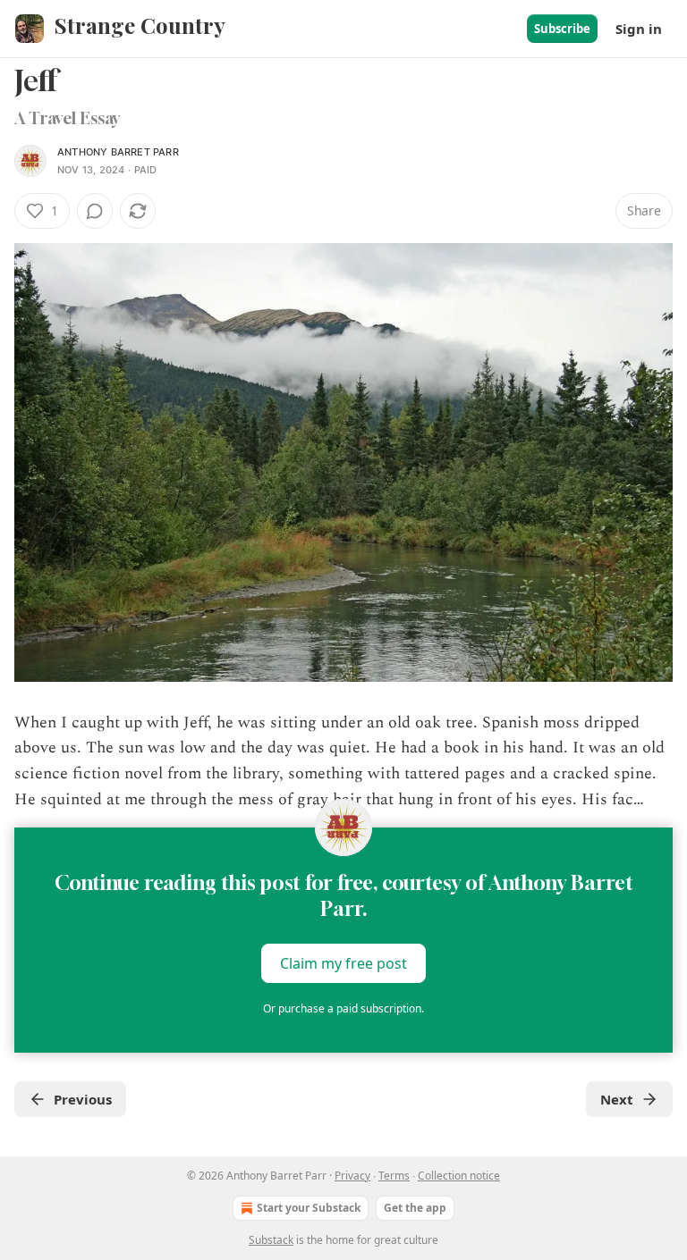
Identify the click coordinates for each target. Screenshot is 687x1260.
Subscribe (562, 29)
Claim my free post (343, 963)
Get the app (415, 1207)
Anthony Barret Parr (118, 152)
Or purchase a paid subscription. (343, 1008)
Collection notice (459, 1175)
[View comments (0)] (95, 211)
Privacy (352, 1175)
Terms (394, 1175)
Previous (83, 1099)
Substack (271, 1239)
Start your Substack (308, 1207)
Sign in (638, 29)
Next (616, 1099)
